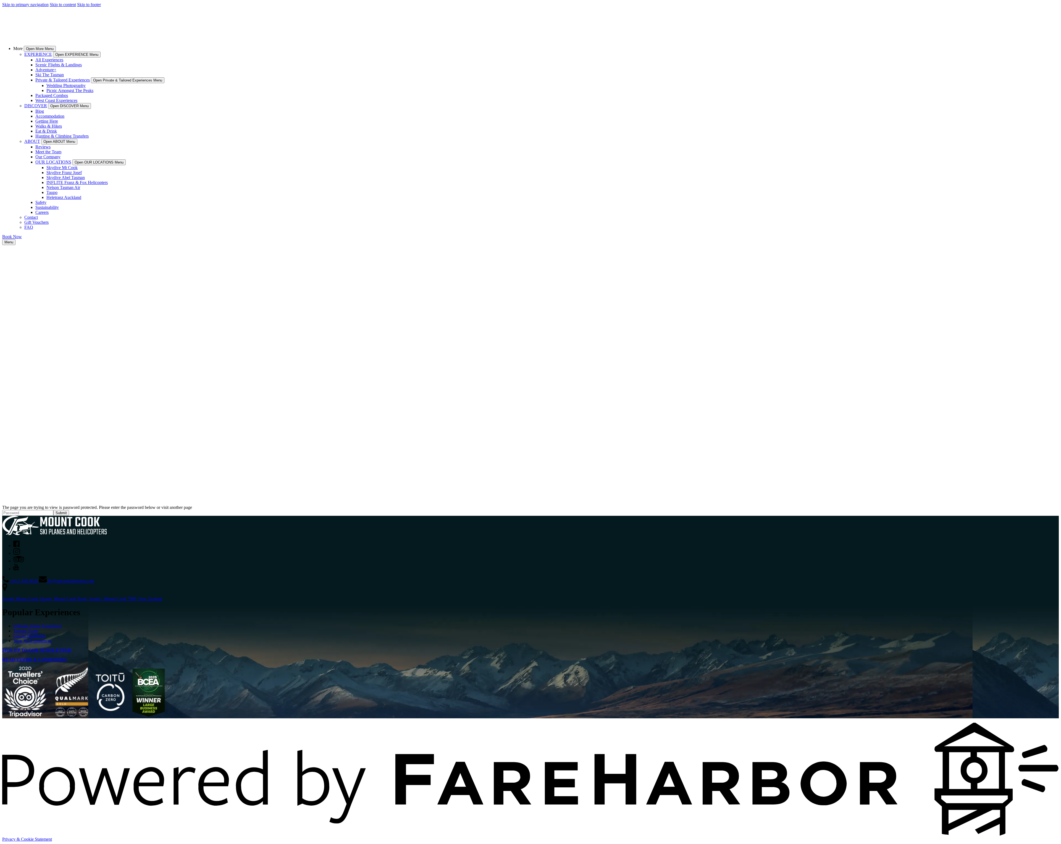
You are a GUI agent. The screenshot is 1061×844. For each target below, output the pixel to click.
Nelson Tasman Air (63, 187)
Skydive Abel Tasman (65, 177)
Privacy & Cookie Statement (27, 839)
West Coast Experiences (56, 100)
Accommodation (49, 116)
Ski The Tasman (49, 74)
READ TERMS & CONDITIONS (34, 659)
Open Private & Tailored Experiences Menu (127, 80)
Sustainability (47, 207)
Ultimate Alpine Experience (37, 626)
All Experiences (49, 59)
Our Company (48, 156)
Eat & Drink (46, 131)
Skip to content (63, 4)
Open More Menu (40, 49)
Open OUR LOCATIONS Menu (99, 162)
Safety (40, 202)
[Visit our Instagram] (16, 553)
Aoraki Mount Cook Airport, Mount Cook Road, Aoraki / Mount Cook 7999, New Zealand (82, 598)
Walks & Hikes (48, 126)
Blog (39, 111)
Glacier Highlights (29, 635)
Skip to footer (89, 4)
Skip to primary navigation (25, 4)
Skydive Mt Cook (62, 167)
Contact (31, 217)
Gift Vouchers (36, 222)
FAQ (28, 227)
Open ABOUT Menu (59, 142)
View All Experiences (32, 640)
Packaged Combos (51, 95)
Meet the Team (48, 151)
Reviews (43, 146)
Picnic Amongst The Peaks (69, 90)
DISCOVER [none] (35, 105)
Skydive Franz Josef (64, 172)
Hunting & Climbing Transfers (62, 136)
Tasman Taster (25, 631)
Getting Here (46, 121)
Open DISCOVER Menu (69, 106)
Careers (42, 212)
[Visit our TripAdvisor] (18, 561)
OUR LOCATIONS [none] (53, 162)
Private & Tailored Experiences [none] (62, 80)
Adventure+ (45, 69)
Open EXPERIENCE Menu (76, 54)
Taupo (51, 192)
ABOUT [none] (32, 141)
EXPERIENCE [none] (38, 54)
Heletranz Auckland (63, 197)
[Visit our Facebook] (16, 545)
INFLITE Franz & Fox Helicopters (77, 182)
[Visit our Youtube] (16, 568)
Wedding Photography (66, 85)
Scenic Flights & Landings (58, 64)
